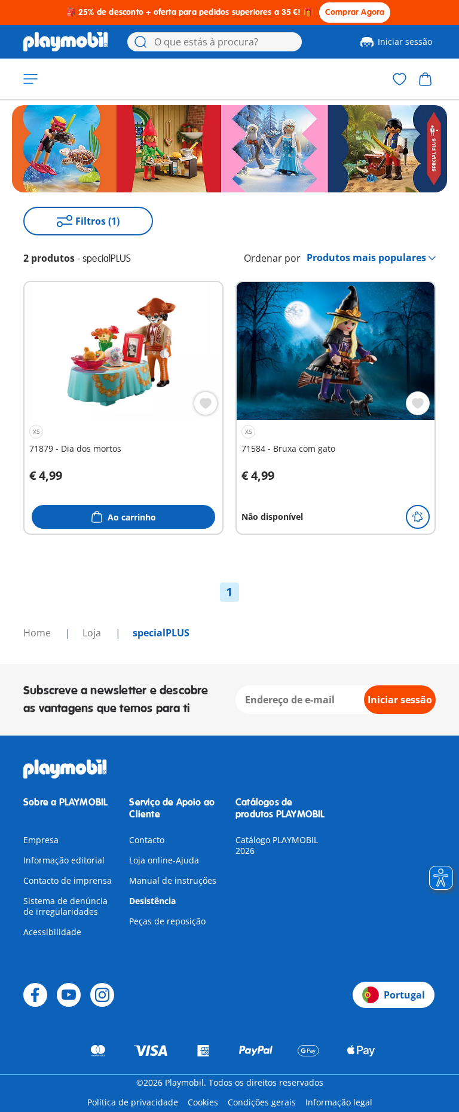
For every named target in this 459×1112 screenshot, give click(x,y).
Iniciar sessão (405, 41)
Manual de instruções (172, 880)
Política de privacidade (132, 1102)
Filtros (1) (97, 221)
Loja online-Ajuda (164, 860)
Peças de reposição (167, 921)
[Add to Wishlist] (206, 403)
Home (38, 632)
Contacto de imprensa (67, 880)
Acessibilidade (52, 932)
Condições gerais (262, 1102)
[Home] (65, 41)
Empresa (41, 840)
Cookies (203, 1102)
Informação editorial (64, 860)
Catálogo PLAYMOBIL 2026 (276, 845)
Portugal (404, 994)
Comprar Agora (355, 12)
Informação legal (338, 1102)
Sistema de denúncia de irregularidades (65, 906)
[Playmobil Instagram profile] (102, 995)
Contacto (146, 840)
